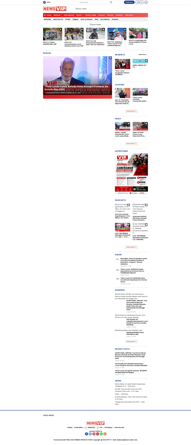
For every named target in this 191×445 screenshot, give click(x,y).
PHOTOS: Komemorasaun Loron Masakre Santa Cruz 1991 (74, 44)
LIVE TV (139, 2)
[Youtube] (97, 434)
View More (143, 54)
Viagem (75, 19)
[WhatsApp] (101, 434)
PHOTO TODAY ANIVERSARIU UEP (50, 43)
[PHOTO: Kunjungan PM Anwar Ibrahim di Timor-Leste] (138, 33)
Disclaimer (109, 427)
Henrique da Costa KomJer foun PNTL (127, 402)
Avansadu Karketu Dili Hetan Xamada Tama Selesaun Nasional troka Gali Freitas (140, 218)
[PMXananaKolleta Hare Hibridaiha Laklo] (128, 330)
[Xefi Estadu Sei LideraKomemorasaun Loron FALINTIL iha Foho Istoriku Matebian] (131, 316)
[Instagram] (94, 434)
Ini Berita (119, 15)
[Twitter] (90, 434)
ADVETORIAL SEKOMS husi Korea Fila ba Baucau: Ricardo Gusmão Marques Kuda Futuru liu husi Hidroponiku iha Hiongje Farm (136, 305)
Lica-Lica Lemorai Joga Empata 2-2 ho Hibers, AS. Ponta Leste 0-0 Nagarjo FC (122, 216)
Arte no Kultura (86, 19)
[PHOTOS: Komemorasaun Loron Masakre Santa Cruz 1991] (74, 34)
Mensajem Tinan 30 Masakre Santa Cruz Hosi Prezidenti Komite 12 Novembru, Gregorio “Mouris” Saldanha (133, 261)
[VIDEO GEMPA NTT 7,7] (140, 61)
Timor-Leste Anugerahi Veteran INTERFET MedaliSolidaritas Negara (122, 73)
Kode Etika (79, 427)
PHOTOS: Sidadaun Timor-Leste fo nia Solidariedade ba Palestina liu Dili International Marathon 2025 (116, 44)
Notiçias (110, 15)
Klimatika (47, 19)
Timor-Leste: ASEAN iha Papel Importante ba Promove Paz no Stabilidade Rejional (132, 271)
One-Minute (105, 19)
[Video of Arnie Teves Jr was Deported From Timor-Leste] (140, 126)
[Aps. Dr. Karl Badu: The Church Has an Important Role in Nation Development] (122, 93)
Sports (78, 15)
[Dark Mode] (146, 2)
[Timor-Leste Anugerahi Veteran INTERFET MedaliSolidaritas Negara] (122, 64)
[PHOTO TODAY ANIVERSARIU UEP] (52, 34)
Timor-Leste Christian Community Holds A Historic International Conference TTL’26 (140, 99)
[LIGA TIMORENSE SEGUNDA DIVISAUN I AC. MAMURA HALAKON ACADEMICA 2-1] (140, 228)
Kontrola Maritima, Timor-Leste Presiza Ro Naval (131, 397)
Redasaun (129, 2)
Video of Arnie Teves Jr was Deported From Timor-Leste (138, 134)
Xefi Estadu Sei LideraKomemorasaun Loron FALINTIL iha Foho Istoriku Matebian (137, 322)
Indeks (117, 394)
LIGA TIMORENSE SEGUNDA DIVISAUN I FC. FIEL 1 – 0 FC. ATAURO (122, 235)
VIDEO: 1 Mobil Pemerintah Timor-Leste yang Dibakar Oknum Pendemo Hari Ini (122, 134)
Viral (96, 19)
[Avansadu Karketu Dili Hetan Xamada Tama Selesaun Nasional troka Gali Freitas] (140, 209)
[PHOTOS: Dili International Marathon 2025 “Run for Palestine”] (95, 33)
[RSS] (105, 434)
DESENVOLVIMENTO (59, 93)
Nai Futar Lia (58, 19)
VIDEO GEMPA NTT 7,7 (140, 66)
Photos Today (90, 15)
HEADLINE (69, 93)
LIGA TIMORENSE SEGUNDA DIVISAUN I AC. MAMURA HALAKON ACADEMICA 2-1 (140, 238)
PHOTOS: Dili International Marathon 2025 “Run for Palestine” (95, 43)
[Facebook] (86, 434)
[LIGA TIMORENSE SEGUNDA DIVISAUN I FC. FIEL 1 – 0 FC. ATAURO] (122, 227)
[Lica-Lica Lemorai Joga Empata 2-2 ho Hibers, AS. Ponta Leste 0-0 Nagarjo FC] (122, 207)
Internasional (69, 15)
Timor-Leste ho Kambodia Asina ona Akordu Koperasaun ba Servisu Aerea (133, 280)
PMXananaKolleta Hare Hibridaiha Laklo (135, 333)
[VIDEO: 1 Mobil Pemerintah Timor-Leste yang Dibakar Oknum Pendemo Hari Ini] (122, 126)
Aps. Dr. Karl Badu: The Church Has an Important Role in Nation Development (122, 102)
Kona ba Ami (119, 427)
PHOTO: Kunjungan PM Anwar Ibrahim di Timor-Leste (138, 42)
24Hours (101, 15)
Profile (67, 19)
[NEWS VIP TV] (54, 9)
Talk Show (129, 15)
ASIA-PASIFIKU (49, 93)
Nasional (57, 15)
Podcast (115, 19)
